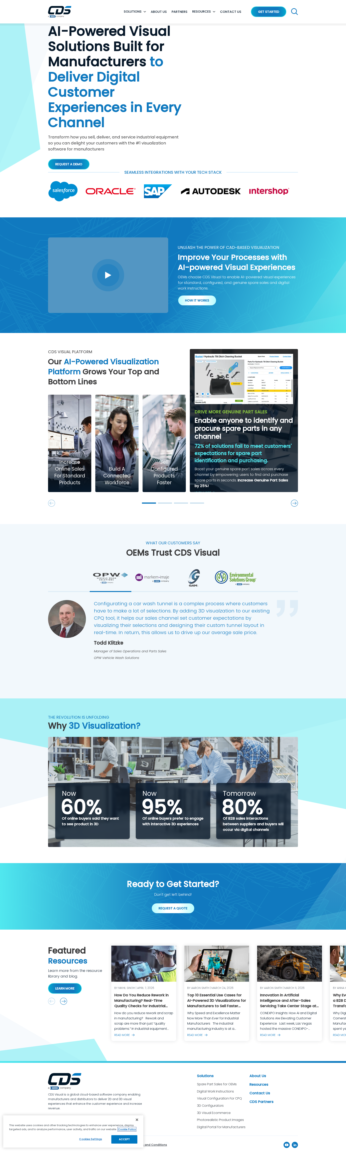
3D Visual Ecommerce (214, 1113)
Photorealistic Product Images (220, 1120)
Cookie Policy (127, 1129)
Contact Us (259, 1092)
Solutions (133, 11)
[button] (63, 1001)
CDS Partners (261, 1101)
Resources (201, 11)
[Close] (137, 1119)
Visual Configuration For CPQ (219, 1098)
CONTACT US (230, 11)
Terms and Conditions (151, 1145)
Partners (179, 11)
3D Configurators (210, 1105)
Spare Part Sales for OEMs (217, 1084)
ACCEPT (124, 1139)
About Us (257, 1075)
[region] (73, 1131)
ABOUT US (159, 11)
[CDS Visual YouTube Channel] (287, 1145)
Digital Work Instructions (215, 1091)
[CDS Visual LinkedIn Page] (295, 1145)
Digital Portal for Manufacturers (221, 1127)
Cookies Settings (90, 1139)
